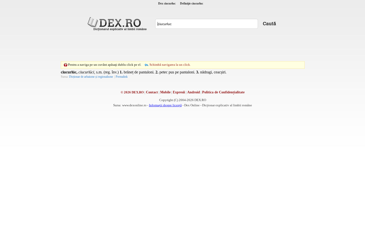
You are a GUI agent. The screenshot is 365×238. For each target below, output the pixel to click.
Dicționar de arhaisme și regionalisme (91, 76)
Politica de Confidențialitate (223, 92)
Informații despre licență (165, 105)
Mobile (165, 92)
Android (193, 92)
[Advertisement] (182, 46)
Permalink (122, 76)
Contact (152, 92)
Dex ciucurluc (167, 3)
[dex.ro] (118, 23)
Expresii (179, 92)
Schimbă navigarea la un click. (170, 64)
